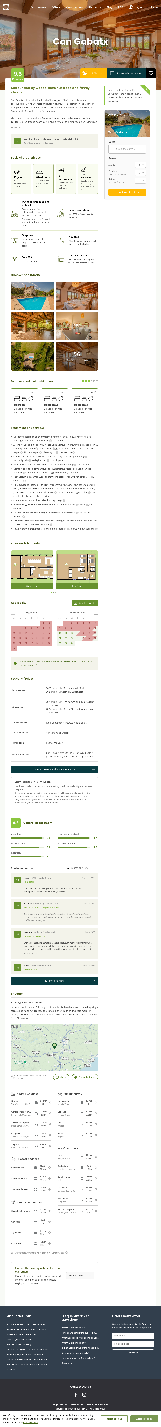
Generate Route (87, 1077)
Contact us (12, 1369)
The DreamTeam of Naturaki (21, 1334)
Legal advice (60, 1404)
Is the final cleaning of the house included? (80, 1347)
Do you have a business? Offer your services (28, 1359)
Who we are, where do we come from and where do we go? (28, 1329)
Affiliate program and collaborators (25, 1354)
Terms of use (76, 1404)
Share (63, 1077)
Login (138, 7)
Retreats (95, 7)
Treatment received (68, 834)
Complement (75, 7)
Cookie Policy (30, 1422)
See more (67, 1362)
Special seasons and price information (54, 769)
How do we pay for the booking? (78, 1357)
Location (16, 853)
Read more (16, 127)
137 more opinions (54, 980)
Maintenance (18, 843)
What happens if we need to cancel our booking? (80, 1337)
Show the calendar (87, 603)
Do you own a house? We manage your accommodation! (28, 1324)
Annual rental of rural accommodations (27, 1364)
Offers (56, 7)
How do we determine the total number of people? (80, 1332)
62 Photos (96, 73)
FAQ (121, 7)
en (153, 7)
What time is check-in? (73, 1327)
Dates (111, 141)
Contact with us (80, 1387)
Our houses (38, 7)
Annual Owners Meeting (19, 1344)
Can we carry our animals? (75, 1352)
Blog (110, 7)
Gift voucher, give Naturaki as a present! (27, 1349)
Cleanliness (17, 834)
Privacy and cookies (97, 1404)
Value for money (66, 843)
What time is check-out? (74, 1342)
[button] (98, 402)
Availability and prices (129, 73)
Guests (112, 158)
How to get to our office (19, 1339)
